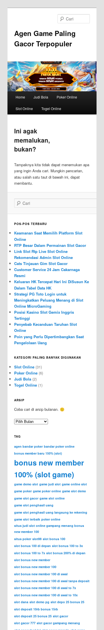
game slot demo (74, 491)
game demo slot (26, 484)
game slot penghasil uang (33, 505)
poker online (50, 519)
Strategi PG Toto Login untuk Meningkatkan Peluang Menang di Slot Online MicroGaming (48, 300)
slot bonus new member (32, 560)
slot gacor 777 (25, 623)
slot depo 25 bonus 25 (67, 602)
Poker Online (67, 96)
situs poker (22, 539)
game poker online (47, 491)
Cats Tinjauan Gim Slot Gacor (41, 263)
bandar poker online (59, 446)
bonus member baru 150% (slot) (38, 453)
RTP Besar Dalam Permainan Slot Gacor (50, 245)
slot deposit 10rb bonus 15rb (36, 609)
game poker (23, 491)
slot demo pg (39, 602)
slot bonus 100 (54, 539)
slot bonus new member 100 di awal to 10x (46, 595)
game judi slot (50, 484)
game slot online (52, 498)
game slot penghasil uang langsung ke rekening (50, 512)
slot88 (37, 539)
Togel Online (51, 108)
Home (20, 96)
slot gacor (60, 616)
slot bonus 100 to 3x (67, 546)
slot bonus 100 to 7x (29, 553)
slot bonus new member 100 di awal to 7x (45, 588)
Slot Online (24, 108)
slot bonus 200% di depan (66, 553)
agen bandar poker (28, 446)
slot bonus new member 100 (35, 567)
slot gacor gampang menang (58, 623)
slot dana (21, 602)
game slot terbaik (27, 519)
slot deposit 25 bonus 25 (33, 616)
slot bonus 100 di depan (32, 546)
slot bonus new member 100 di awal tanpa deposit (52, 581)
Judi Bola (41, 96)
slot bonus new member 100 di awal (41, 574)
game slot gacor (26, 498)
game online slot (74, 484)
